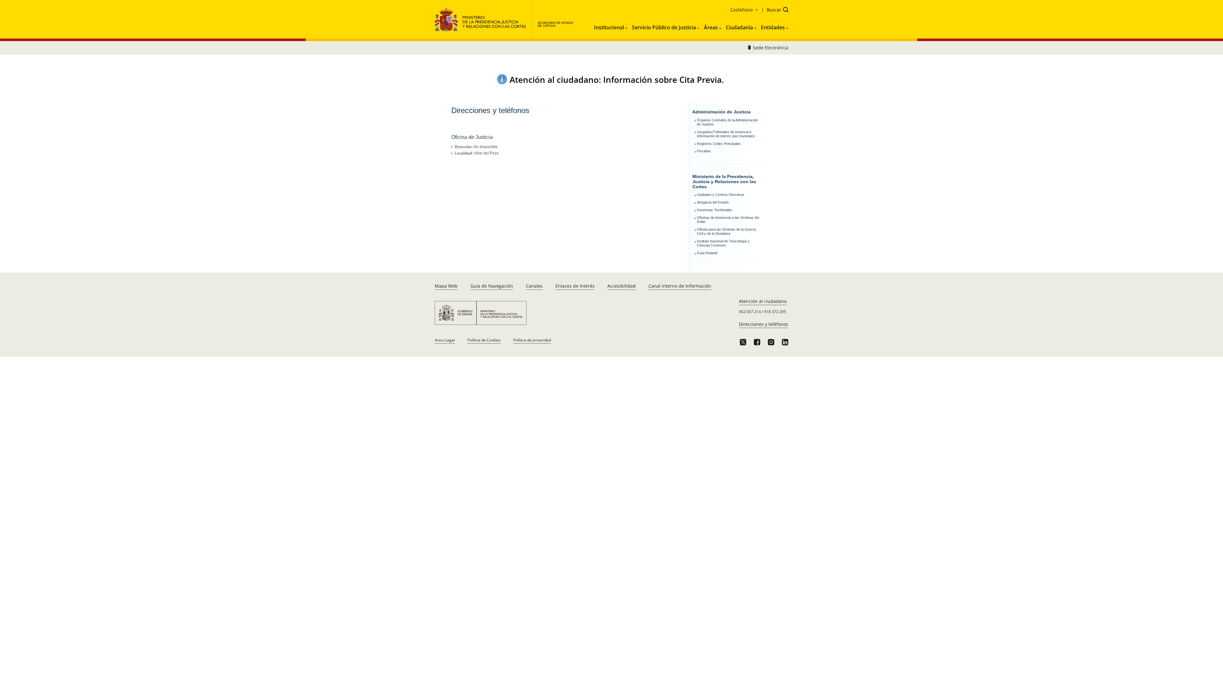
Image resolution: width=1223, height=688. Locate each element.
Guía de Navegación (491, 286)
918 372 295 (775, 311)
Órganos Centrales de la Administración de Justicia (727, 122)
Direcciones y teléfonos (763, 324)
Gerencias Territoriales (714, 210)
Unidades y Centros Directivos (720, 195)
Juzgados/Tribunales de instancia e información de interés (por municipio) (726, 134)
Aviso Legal (445, 340)
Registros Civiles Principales (719, 144)
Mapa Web (446, 286)
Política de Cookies (484, 340)
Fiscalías (704, 151)
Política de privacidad (532, 340)
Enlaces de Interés (575, 286)
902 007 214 (750, 311)
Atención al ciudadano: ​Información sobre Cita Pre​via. (617, 79)
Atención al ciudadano (763, 301)
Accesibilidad (621, 286)
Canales (534, 286)
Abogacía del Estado (713, 202)
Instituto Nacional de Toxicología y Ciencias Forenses (723, 243)
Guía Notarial (707, 253)
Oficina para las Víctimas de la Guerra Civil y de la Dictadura (726, 231)
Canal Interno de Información (679, 286)
